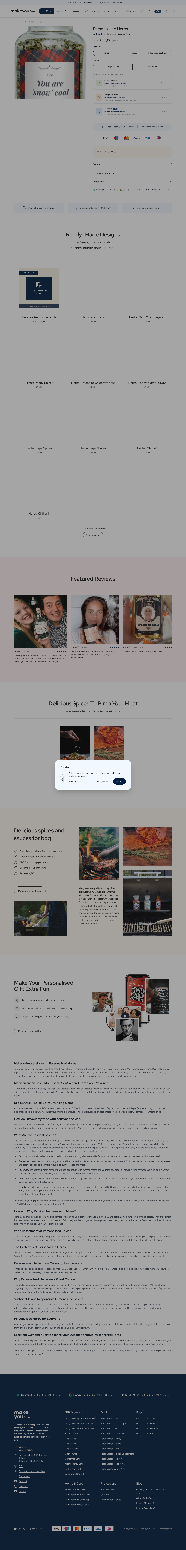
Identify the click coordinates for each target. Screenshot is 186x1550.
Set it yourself (102, 781)
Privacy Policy (74, 781)
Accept (119, 781)
